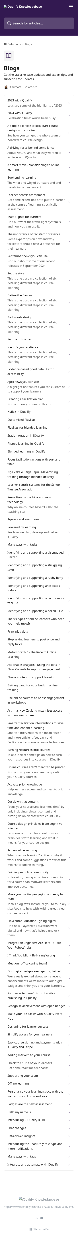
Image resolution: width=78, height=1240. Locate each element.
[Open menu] (71, 6)
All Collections (12, 44)
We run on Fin (41, 1229)
